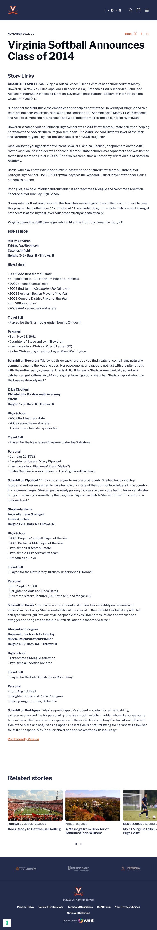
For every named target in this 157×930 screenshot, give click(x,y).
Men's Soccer (132, 824)
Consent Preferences (50, 906)
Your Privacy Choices (127, 906)
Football (14, 824)
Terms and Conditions (80, 906)
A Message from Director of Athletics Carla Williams (87, 831)
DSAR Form (104, 906)
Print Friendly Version (23, 739)
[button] (76, 844)
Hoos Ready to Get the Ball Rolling (34, 829)
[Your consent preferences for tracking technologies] (7, 923)
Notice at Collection (78, 912)
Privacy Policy (25, 906)
